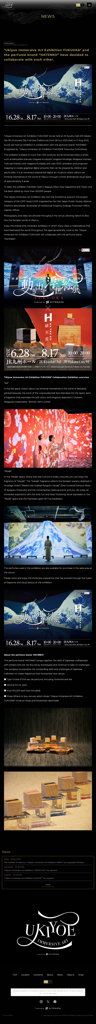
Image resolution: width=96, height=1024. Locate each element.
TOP (14, 975)
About (50, 975)
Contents (38, 975)
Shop (81, 975)
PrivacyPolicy (8, 1015)
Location (25, 975)
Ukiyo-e (70, 975)
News (60, 975)
